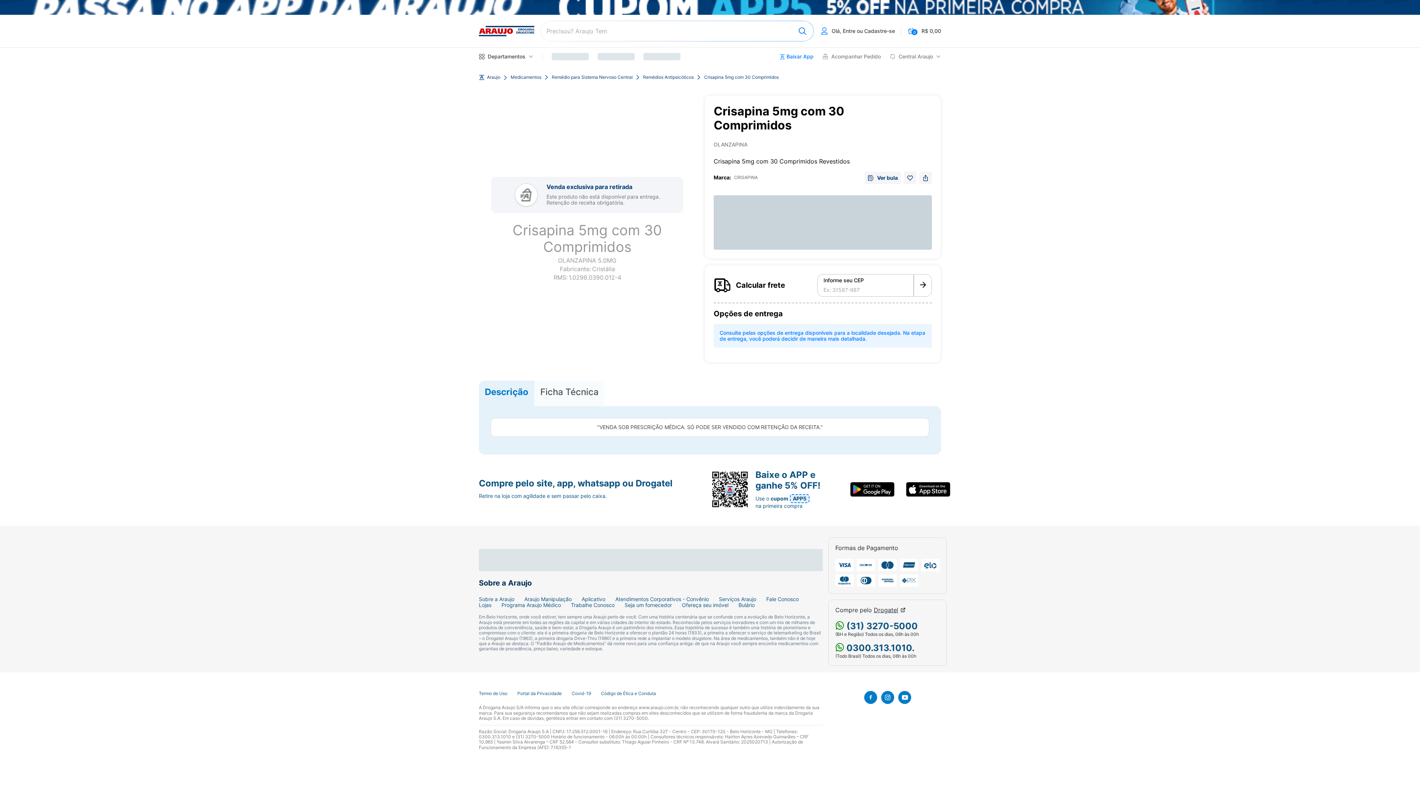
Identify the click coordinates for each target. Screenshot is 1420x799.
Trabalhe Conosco (593, 605)
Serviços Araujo (737, 599)
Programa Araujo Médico (531, 605)
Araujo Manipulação (548, 599)
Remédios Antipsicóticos (668, 77)
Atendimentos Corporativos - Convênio (662, 599)
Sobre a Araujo (496, 599)
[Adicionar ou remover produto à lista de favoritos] (910, 178)
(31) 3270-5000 (881, 626)
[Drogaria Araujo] (506, 31)
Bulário (746, 605)
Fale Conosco (782, 599)
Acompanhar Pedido (856, 57)
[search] (677, 31)
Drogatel (886, 610)
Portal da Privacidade (539, 693)
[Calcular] (923, 285)
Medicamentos (526, 77)
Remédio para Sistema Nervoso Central (592, 77)
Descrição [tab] (506, 392)
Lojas (485, 605)
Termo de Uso (493, 693)
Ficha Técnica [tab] (569, 392)
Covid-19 (581, 693)
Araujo (493, 77)
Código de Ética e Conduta (628, 693)
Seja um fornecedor (648, 605)
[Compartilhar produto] (925, 178)
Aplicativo (593, 599)
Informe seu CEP (844, 280)
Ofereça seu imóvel (705, 605)
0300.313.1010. (879, 648)
